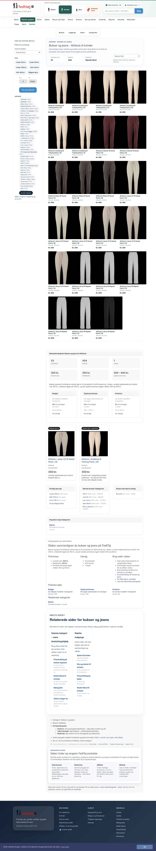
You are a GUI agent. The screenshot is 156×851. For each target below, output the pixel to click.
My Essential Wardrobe (28, 153)
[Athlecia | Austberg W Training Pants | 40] (133, 87)
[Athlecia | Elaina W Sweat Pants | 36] (109, 177)
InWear (25, 129)
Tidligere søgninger (95, 819)
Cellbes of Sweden (29, 111)
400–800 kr (20, 72)
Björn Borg (26, 104)
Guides (118, 816)
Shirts (39, 19)
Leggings (72, 32)
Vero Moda (27, 186)
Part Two (26, 168)
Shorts (70, 19)
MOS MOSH (27, 150)
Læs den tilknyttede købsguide (128, 581)
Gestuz (25, 125)
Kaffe (24, 134)
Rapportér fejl (129, 744)
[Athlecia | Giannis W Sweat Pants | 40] (109, 132)
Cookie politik (66, 829)
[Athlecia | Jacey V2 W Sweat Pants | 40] (133, 177)
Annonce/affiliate (103, 744)
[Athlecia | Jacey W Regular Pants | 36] (109, 313)
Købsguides (120, 823)
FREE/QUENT (27, 122)
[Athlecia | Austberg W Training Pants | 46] (61, 87)
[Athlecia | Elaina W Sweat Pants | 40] (61, 177)
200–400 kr (34, 67)
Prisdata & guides (122, 819)
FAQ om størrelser (74, 789)
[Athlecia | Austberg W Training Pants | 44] (85, 87)
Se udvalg (56, 413)
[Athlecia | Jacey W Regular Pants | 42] (109, 267)
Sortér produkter (20, 49)
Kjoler (16, 19)
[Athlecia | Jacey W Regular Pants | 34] (85, 313)
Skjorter (111, 19)
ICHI (24, 127)
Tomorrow (26, 181)
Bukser (61, 32)
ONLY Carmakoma (29, 166)
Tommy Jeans (28, 179)
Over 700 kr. (54, 500)
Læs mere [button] (65, 847)
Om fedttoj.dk (64, 812)
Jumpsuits (93, 32)
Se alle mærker (26, 193)
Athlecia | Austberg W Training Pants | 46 (56, 106)
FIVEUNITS (27, 120)
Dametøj (121, 19)
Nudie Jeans (27, 159)
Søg (139, 11)
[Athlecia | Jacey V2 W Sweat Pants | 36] (85, 222)
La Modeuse (27, 138)
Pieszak (25, 172)
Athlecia (62, 723)
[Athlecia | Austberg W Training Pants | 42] (109, 87)
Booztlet (119, 494)
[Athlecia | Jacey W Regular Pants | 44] (85, 267)
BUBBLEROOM (28, 106)
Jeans (82, 32)
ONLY (25, 163)
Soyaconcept (27, 177)
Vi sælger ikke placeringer (117, 744)
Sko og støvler (90, 19)
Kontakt (62, 816)
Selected (26, 175)
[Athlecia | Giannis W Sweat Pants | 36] (133, 132)
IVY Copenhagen (29, 131)
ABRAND (26, 102)
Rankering (120, 836)
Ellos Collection (28, 115)
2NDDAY (26, 100)
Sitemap (91, 823)
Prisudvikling (121, 829)
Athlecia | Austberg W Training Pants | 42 (103, 106)
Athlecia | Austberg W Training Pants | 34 (80, 152)
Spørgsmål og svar (95, 812)
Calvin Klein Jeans (29, 109)
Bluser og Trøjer (59, 19)
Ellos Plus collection (30, 118)
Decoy (25, 113)
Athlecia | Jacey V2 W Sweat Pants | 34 (61, 460)
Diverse (79, 19)
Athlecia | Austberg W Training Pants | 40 (127, 106)
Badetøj (32, 24)
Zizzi (24, 191)
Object (25, 161)
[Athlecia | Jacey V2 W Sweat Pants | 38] (61, 222)
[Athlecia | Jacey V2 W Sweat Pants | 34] (61, 267)
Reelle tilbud (120, 826)
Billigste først (33, 72)
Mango (25, 147)
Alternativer (120, 833)
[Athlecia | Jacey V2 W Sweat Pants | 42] (133, 222)
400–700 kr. (53, 497)
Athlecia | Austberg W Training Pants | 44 (80, 106)
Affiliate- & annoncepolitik (68, 826)
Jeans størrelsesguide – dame (111, 787)
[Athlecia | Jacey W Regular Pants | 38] (61, 313)
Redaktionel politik (66, 823)
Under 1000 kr (21, 67)
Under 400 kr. (54, 494)
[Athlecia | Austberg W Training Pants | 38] (61, 132)
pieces (25, 170)
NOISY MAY (27, 156)
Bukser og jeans (28, 19)
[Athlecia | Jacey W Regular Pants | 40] (133, 267)
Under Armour (27, 184)
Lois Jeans (26, 145)
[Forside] (23, 6)
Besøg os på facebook (96, 816)
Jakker (47, 19)
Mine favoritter (114, 5)
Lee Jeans (26, 140)
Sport (24, 24)
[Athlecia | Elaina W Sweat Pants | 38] (85, 177)
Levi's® (25, 143)
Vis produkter (27, 90)
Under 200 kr (21, 62)
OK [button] (145, 847)
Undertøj (102, 19)
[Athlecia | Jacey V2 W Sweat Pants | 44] (109, 222)
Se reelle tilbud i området (126, 579)
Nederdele (131, 19)
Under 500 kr (34, 62)
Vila (24, 188)
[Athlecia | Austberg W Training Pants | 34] (85, 132)
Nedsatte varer (132, 5)
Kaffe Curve (27, 136)
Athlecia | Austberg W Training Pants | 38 (56, 152)
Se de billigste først (56, 503)
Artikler (119, 812)
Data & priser (93, 744)
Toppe (16, 24)
